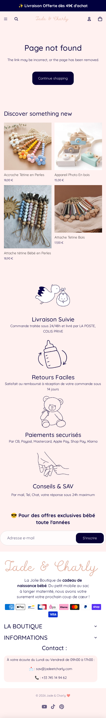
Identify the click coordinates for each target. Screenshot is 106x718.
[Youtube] (44, 707)
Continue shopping (53, 78)
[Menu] (5, 19)
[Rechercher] (16, 19)
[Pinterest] (62, 707)
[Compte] (89, 19)
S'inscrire (90, 538)
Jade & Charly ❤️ (58, 695)
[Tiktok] (53, 707)
